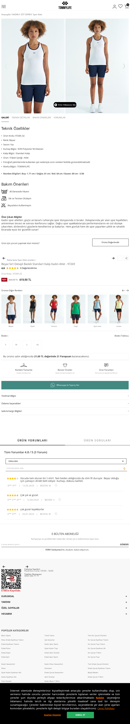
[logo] (65, 5)
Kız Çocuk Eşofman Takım (98, 640)
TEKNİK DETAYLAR (21, 117)
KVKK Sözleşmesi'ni (55, 549)
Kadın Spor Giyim (51, 644)
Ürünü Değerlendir (110, 242)
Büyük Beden (93, 672)
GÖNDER (124, 544)
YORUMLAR (59, 117)
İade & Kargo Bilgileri (11, 411)
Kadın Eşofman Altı (9, 677)
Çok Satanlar (50, 640)
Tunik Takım (49, 635)
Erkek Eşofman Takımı (10, 644)
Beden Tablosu (122, 335)
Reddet (100, 697)
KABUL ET (80, 715)
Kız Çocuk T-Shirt (94, 653)
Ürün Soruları (97, 440)
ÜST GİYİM (26, 14)
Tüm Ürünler (6, 681)
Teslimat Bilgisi (8, 395)
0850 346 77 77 (31, 575)
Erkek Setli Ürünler (52, 653)
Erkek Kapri (5, 653)
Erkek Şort (5, 657)
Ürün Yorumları (32, 440)
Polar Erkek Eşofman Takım (12, 640)
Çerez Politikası (106, 708)
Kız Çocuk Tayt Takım (96, 644)
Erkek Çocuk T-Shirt (95, 677)
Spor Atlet (37, 14)
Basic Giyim (6, 635)
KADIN (15, 14)
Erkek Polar (5, 648)
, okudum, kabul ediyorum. (67, 549)
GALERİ (5, 117)
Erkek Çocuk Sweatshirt (54, 672)
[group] (33, 66)
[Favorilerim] (120, 6)
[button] (6, 66)
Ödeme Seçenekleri (11, 403)
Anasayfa (5, 14)
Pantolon (48, 668)
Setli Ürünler (50, 677)
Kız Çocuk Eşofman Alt (97, 648)
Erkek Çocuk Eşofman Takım (99, 668)
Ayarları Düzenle (52, 715)
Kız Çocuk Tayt (94, 657)
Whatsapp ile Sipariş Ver (68, 385)
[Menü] (3, 7)
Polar (3, 668)
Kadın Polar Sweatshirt (54, 664)
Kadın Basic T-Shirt (52, 681)
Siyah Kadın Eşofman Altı (11, 672)
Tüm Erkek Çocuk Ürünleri (98, 664)
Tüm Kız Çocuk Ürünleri (97, 635)
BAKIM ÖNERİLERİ (42, 117)
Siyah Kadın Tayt (51, 648)
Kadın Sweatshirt (8, 664)
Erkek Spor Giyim (51, 657)
